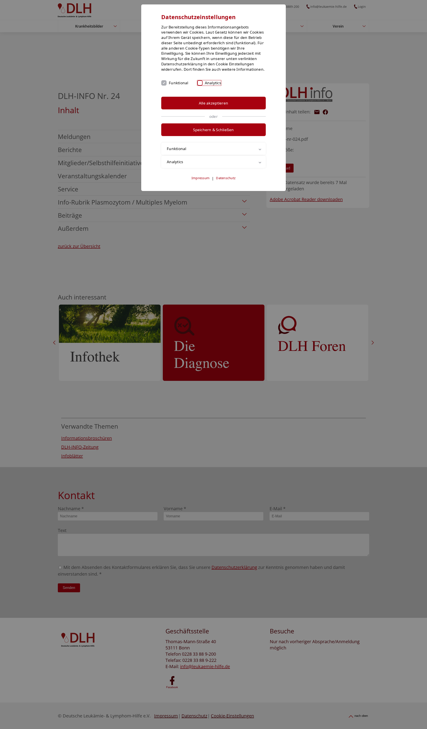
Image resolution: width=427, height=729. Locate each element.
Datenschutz (226, 178)
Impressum (200, 178)
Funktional (178, 82)
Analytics (213, 82)
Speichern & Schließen (213, 129)
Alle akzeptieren (213, 103)
